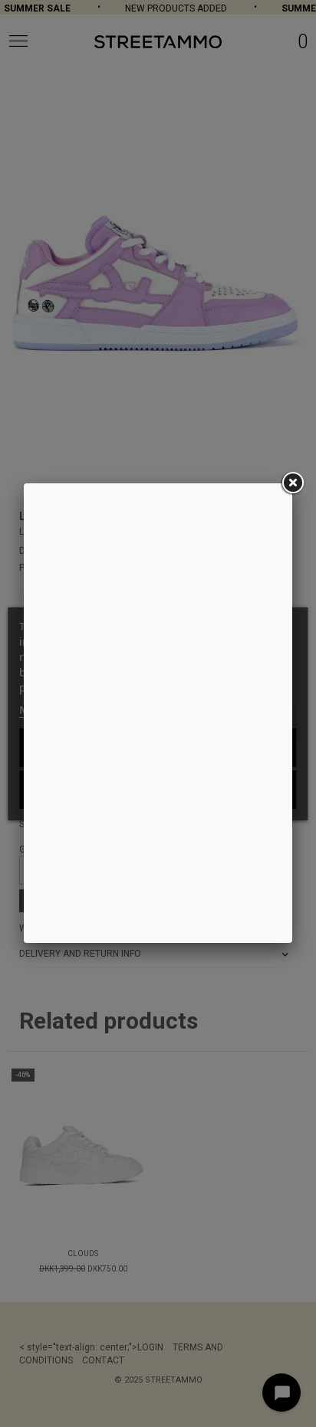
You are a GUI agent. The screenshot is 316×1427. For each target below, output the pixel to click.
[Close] (292, 483)
